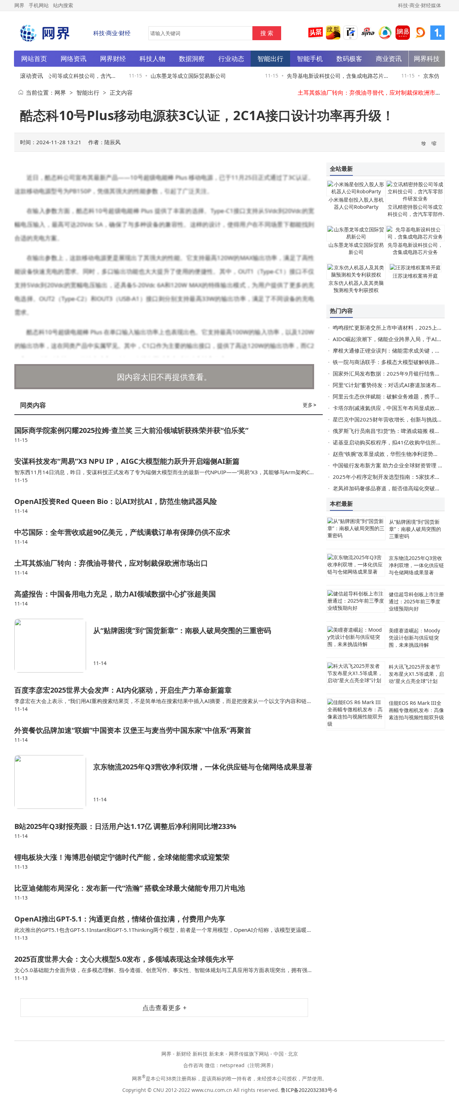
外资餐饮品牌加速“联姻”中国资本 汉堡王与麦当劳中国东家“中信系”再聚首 (132, 730)
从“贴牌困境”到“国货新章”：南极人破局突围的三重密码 (182, 630)
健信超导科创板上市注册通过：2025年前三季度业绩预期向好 (416, 601)
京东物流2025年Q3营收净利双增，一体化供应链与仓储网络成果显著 (202, 767)
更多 (309, 404)
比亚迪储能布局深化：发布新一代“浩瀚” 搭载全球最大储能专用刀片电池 (129, 888)
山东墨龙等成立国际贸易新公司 (180, 75)
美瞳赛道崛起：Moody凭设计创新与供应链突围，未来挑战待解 (414, 637)
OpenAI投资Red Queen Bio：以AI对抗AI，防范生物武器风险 (115, 501)
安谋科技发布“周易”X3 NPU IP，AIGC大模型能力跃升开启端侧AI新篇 (127, 461)
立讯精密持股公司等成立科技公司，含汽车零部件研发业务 (415, 214)
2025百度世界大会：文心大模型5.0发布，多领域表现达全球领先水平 (124, 959)
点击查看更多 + (164, 1007)
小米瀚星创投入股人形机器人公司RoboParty (356, 203)
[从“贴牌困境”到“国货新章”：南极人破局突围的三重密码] (53, 646)
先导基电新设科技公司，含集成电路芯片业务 (415, 248)
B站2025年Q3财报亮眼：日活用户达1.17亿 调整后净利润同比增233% (125, 826)
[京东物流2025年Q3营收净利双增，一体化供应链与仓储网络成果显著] (53, 782)
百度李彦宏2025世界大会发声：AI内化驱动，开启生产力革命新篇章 (123, 690)
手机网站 (39, 5)
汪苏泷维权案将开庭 (415, 275)
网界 (60, 92)
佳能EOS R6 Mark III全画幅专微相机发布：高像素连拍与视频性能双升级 (416, 710)
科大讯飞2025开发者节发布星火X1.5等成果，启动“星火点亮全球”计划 (416, 673)
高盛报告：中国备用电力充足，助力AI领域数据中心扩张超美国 (115, 594)
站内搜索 (63, 5)
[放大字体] (424, 143)
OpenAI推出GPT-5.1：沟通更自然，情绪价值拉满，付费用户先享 (119, 919)
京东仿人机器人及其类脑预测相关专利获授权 (356, 286)
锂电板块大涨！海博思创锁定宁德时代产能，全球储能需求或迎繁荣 (122, 857)
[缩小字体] (434, 143)
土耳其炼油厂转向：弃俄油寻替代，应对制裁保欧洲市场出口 (375, 92)
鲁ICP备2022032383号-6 (309, 1089)
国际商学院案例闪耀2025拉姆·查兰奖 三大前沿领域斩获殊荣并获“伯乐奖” (131, 430)
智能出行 (87, 92)
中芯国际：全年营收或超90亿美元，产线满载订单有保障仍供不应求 (122, 532)
